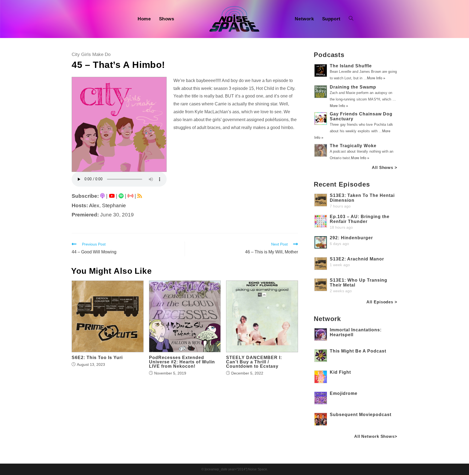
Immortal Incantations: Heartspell (356, 332)
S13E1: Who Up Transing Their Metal (358, 282)
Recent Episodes (342, 184)
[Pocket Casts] (130, 196)
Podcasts (329, 54)
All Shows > (384, 167)
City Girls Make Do (91, 54)
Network (327, 318)
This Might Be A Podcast (358, 351)
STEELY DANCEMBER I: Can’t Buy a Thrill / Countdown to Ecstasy (254, 362)
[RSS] (139, 196)
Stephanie (114, 205)
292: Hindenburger (351, 237)
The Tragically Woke (353, 145)
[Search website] (351, 19)
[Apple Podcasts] (102, 196)
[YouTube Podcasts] (112, 196)
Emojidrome (343, 393)
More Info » (376, 78)
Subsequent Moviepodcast (360, 414)
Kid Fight (340, 372)
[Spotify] (121, 196)
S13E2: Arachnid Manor (357, 259)
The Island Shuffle (351, 66)
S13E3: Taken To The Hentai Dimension (362, 198)
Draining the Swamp (353, 87)
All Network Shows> (375, 436)
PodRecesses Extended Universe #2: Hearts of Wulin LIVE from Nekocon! (182, 362)
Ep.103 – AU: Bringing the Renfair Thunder (359, 219)
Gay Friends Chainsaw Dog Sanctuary (361, 116)
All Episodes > (381, 302)
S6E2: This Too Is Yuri (97, 358)
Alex (94, 205)
